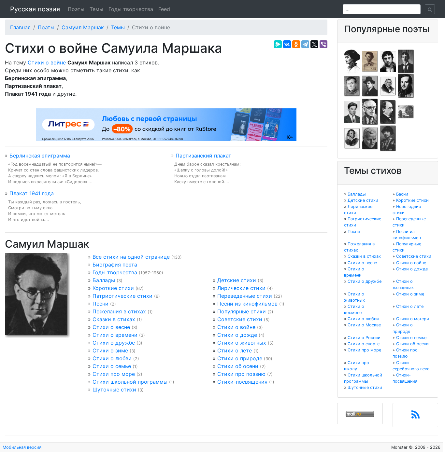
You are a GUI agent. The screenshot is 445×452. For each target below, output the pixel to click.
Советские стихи (239, 319)
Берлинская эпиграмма (39, 155)
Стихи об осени (237, 366)
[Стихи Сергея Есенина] (370, 85)
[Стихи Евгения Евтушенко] (352, 85)
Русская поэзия (35, 9)
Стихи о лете (234, 350)
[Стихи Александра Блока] (370, 61)
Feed (164, 9)
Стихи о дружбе (114, 342)
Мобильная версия (22, 447)
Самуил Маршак (83, 27)
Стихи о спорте (364, 343)
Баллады (104, 280)
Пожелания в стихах (119, 311)
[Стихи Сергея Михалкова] (370, 111)
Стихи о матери (412, 318)
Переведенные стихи (244, 296)
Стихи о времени (115, 335)
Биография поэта (115, 264)
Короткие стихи (113, 288)
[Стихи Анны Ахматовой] (352, 61)
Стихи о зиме (110, 350)
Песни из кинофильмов (247, 303)
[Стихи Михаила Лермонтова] (406, 85)
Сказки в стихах (114, 319)
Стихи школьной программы (130, 381)
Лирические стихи (241, 288)
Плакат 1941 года (31, 193)
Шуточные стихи (114, 389)
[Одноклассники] (296, 44)
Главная (20, 27)
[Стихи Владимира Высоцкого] (388, 61)
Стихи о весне (111, 327)
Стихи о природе (239, 358)
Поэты (76, 9)
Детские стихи (236, 280)
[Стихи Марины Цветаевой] (388, 138)
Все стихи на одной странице (131, 256)
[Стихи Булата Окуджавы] (406, 111)
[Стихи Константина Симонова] (370, 138)
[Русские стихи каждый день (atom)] (415, 416)
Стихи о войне (47, 62)
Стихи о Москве (364, 324)
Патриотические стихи (122, 296)
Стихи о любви (112, 358)
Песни (100, 303)
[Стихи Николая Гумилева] (406, 61)
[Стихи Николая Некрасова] (388, 111)
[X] (314, 44)
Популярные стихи (241, 311)
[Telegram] (305, 44)
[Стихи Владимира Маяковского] (352, 111)
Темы (96, 9)
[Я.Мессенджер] (278, 44)
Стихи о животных (241, 342)
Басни (402, 194)
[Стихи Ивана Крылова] (388, 85)
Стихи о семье (112, 366)
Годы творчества (130, 9)
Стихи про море (114, 374)
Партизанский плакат (203, 155)
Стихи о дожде (237, 335)
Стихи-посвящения (242, 381)
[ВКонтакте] (287, 44)
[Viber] (323, 44)
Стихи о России (364, 337)
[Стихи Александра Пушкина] (352, 138)
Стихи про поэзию (241, 374)
